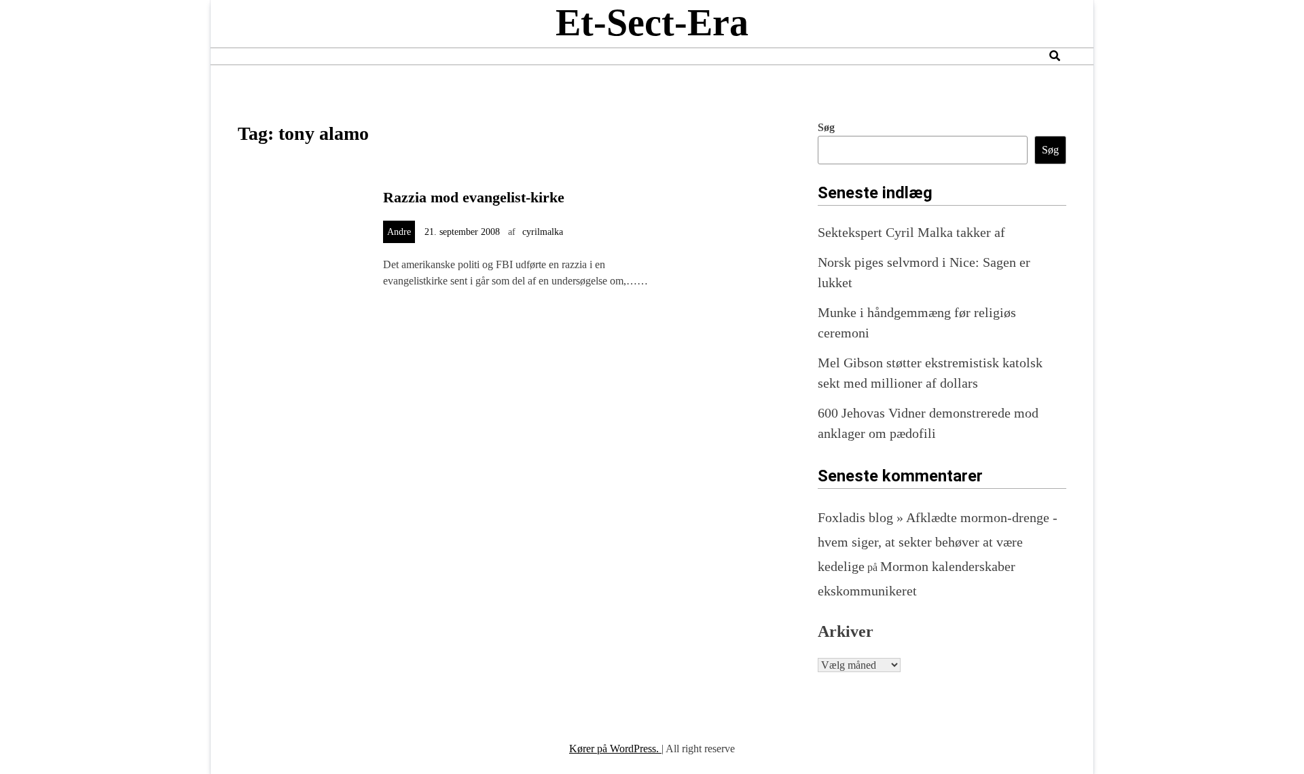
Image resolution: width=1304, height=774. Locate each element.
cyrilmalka (542, 232)
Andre (399, 232)
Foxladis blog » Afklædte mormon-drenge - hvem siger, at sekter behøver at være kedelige (937, 542)
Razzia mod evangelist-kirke (473, 197)
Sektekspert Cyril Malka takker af (911, 232)
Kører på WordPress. (615, 748)
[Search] (1054, 56)
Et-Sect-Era (652, 22)
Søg (826, 127)
